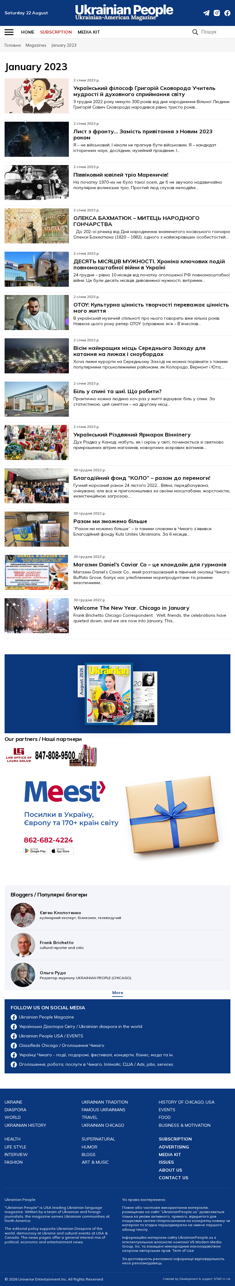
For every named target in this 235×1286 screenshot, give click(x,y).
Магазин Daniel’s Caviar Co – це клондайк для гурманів (149, 565)
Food (165, 1117)
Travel (90, 1117)
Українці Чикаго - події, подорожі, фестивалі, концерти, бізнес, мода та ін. (96, 1055)
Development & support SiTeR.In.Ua (204, 1279)
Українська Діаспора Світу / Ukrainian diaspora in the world (80, 1026)
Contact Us (173, 1178)
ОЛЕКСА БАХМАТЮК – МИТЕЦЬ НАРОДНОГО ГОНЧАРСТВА (136, 221)
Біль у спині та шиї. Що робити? (117, 391)
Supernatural (98, 1139)
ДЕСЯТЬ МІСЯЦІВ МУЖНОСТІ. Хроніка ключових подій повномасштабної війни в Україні (149, 264)
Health (13, 1139)
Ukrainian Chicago (103, 1125)
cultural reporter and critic (62, 945)
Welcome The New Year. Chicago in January (131, 608)
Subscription (175, 1139)
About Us (170, 1170)
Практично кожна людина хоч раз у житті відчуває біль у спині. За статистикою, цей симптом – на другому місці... (144, 401)
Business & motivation (185, 1125)
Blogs (88, 1154)
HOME (27, 32)
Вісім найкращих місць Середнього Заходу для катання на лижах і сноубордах (139, 351)
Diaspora (15, 1110)
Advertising (174, 1147)
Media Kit (89, 32)
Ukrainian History (25, 1125)
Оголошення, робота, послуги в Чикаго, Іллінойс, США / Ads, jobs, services (96, 1064)
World (13, 1117)
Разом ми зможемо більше (110, 521)
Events (167, 1110)
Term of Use (183, 1250)
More (117, 992)
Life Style (15, 1147)
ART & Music (95, 1162)
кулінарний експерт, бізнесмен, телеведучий (80, 915)
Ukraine (13, 1102)
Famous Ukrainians (103, 1110)
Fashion (14, 1162)
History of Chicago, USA (186, 1102)
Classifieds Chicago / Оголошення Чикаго (61, 1045)
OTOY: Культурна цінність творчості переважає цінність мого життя (151, 308)
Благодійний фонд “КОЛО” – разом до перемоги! (141, 478)
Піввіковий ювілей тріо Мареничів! (120, 175)
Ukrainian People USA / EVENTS (51, 1036)
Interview (16, 1154)
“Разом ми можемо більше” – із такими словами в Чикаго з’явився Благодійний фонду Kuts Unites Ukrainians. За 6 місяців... (142, 531)
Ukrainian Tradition (105, 1102)
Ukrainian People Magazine (46, 1017)
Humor (89, 1147)
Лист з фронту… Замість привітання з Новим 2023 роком (143, 134)
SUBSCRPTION (56, 32)
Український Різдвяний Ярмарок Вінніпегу (132, 435)
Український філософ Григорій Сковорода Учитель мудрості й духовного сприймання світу (144, 91)
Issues (166, 1162)
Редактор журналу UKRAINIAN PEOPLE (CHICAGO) (85, 975)
